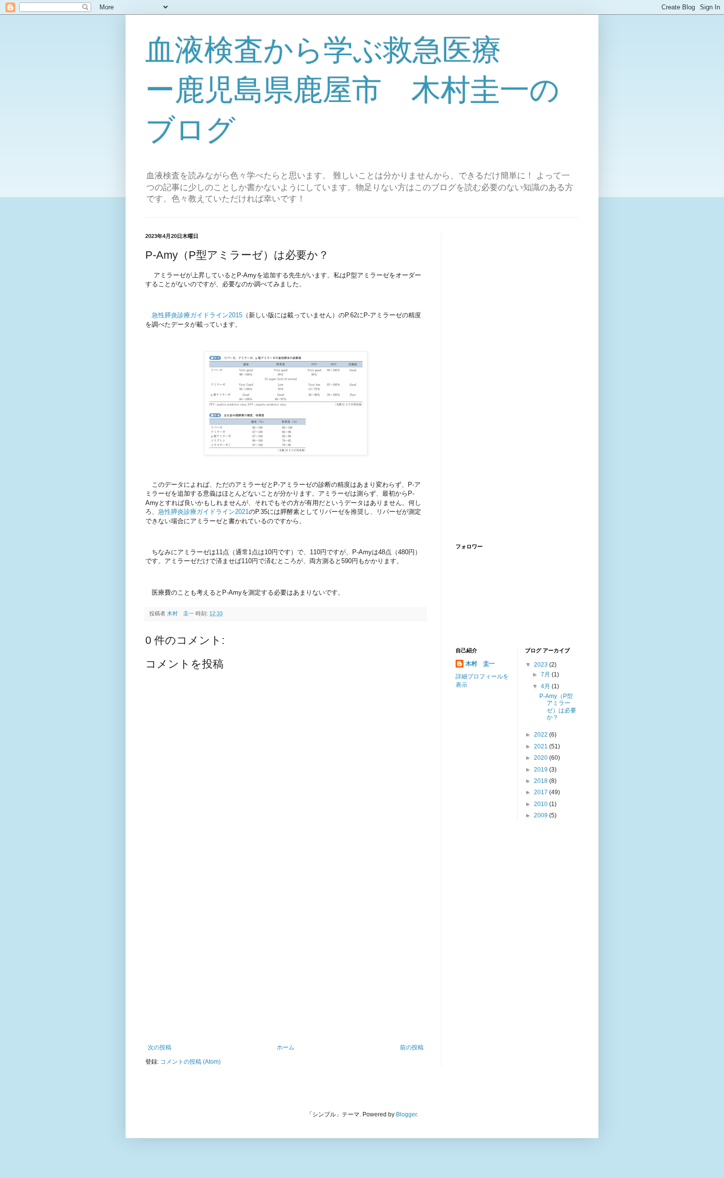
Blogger (406, 1114)
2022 (541, 734)
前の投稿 (412, 1047)
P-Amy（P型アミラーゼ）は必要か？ (557, 707)
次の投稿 (159, 1047)
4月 (546, 686)
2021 (541, 746)
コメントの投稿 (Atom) (190, 1061)
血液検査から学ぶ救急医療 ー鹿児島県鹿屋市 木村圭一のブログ (352, 90)
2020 (541, 757)
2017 (541, 792)
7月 (546, 674)
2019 (541, 769)
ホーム (286, 1047)
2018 (541, 780)
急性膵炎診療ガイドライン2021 (203, 511)
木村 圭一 (480, 663)
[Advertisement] (285, 963)
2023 (541, 664)
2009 (541, 815)
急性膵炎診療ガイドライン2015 (197, 315)
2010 (541, 804)
